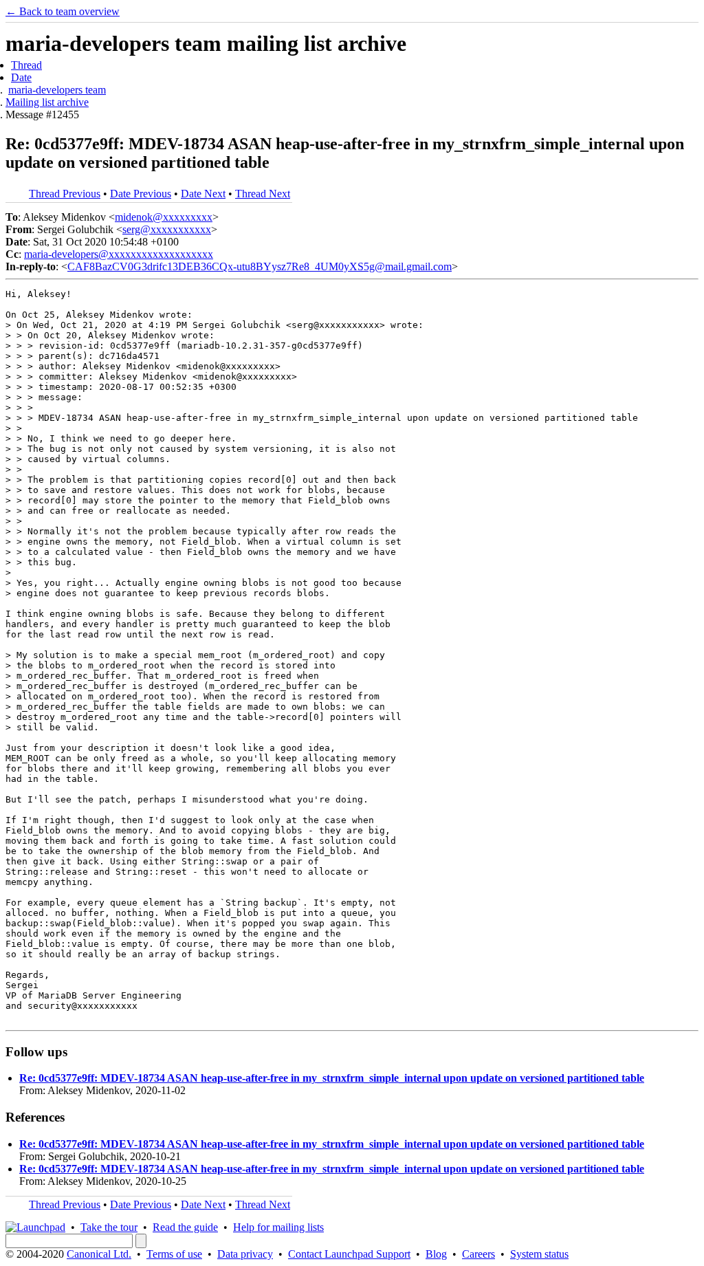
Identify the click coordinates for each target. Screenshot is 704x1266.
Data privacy (245, 1254)
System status (539, 1254)
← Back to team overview (63, 11)
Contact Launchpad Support (349, 1254)
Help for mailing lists (278, 1227)
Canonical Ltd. (99, 1254)
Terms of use (174, 1254)
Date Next (203, 193)
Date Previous (140, 193)
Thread (26, 65)
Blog (436, 1254)
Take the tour (109, 1227)
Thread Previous (64, 193)
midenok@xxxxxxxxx (163, 217)
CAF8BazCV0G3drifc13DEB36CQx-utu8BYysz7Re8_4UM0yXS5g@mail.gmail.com (259, 266)
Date (21, 77)
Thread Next (262, 193)
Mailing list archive (47, 102)
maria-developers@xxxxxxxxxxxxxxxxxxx (118, 254)
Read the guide (185, 1227)
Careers (478, 1254)
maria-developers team (57, 90)
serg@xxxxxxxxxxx (166, 229)
